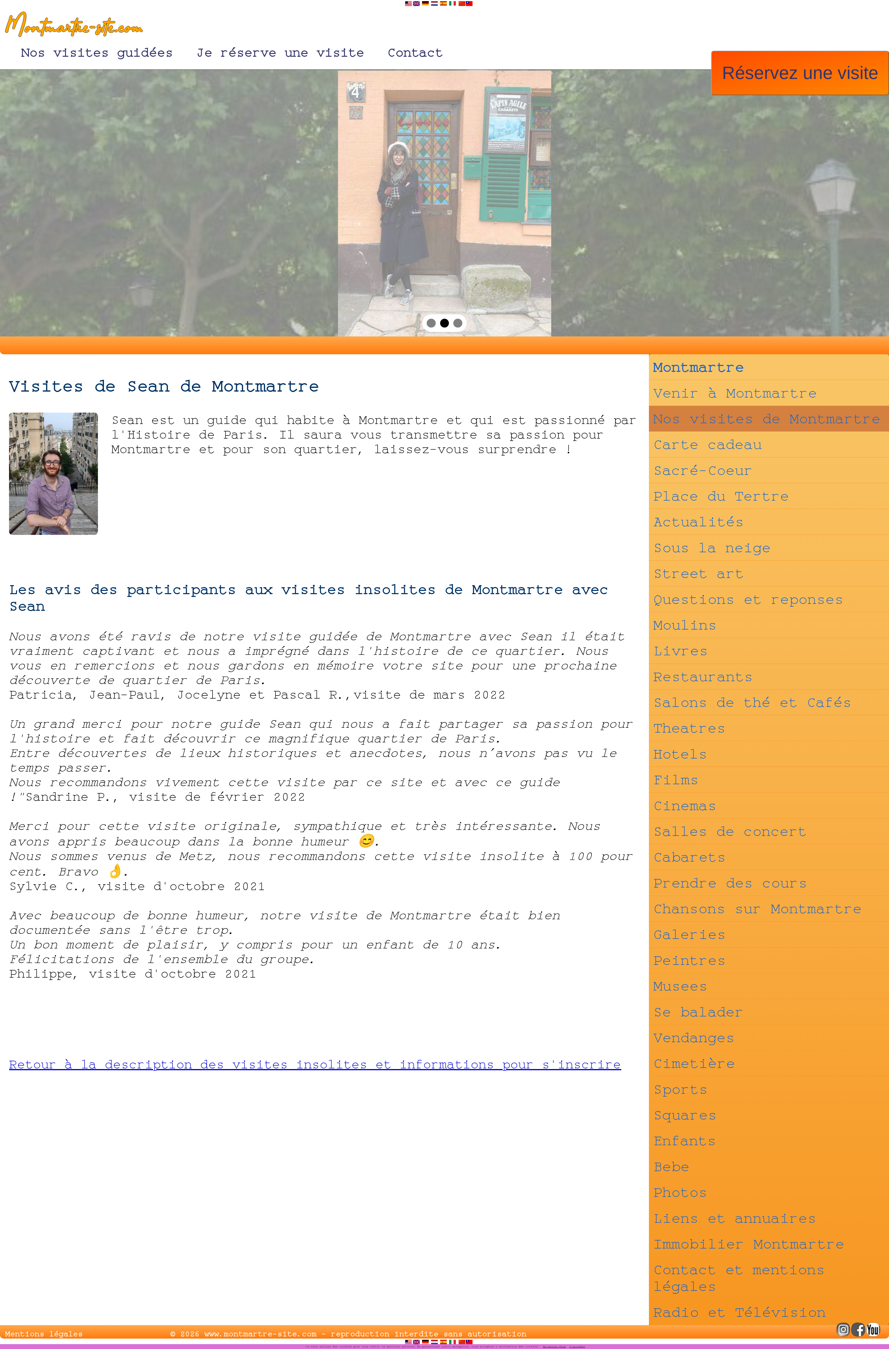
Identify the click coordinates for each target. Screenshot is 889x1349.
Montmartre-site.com (71, 27)
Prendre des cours (730, 883)
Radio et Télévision (739, 1312)
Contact (415, 52)
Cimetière (694, 1063)
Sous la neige (712, 547)
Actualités (698, 521)
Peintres (689, 960)
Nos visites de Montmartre (767, 418)
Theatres (689, 728)
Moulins (685, 625)
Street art (698, 573)
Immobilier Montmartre (749, 1244)
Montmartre (698, 367)
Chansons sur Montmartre (757, 908)
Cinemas (685, 805)
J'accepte (577, 1346)
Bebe (671, 1166)
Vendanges (694, 1037)
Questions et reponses (748, 599)
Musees (680, 986)
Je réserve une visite (280, 52)
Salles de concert (730, 831)
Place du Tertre (721, 496)
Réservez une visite (800, 73)
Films (676, 779)
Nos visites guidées (97, 52)
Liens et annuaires (735, 1218)
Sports (680, 1089)
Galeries (689, 934)
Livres (680, 650)
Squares (685, 1115)
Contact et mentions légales (739, 1278)
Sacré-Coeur (703, 470)
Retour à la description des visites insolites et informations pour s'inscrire (315, 1064)
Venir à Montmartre (735, 393)
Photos (680, 1192)
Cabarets (689, 857)
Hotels (680, 754)
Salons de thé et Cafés (752, 702)
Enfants (684, 1140)
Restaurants (703, 676)
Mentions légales (44, 1334)
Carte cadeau (707, 444)
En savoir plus (554, 1346)
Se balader (698, 1012)
